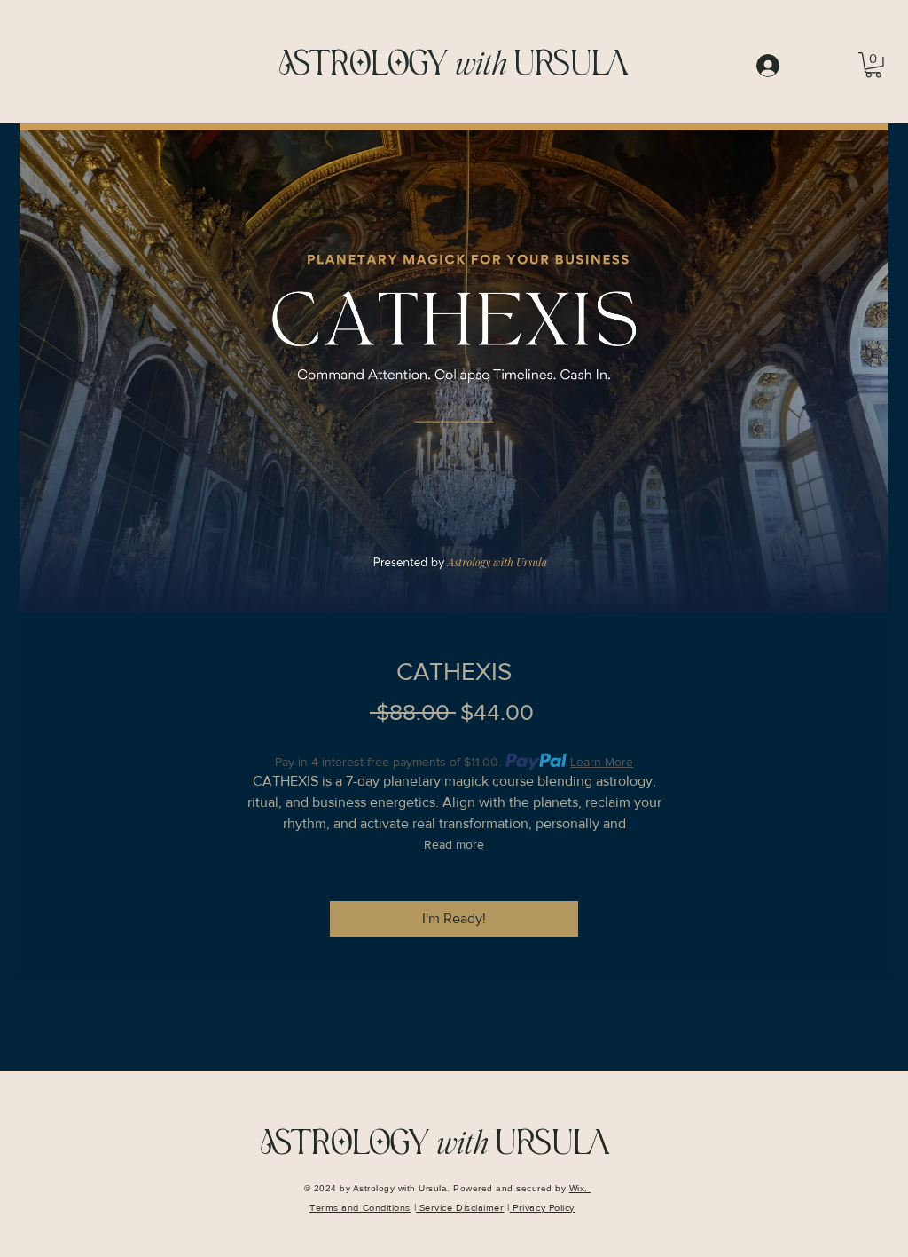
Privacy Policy (542, 1207)
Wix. (580, 1188)
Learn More (601, 762)
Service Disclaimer (460, 1207)
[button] (873, 65)
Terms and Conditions (360, 1207)
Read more (454, 844)
